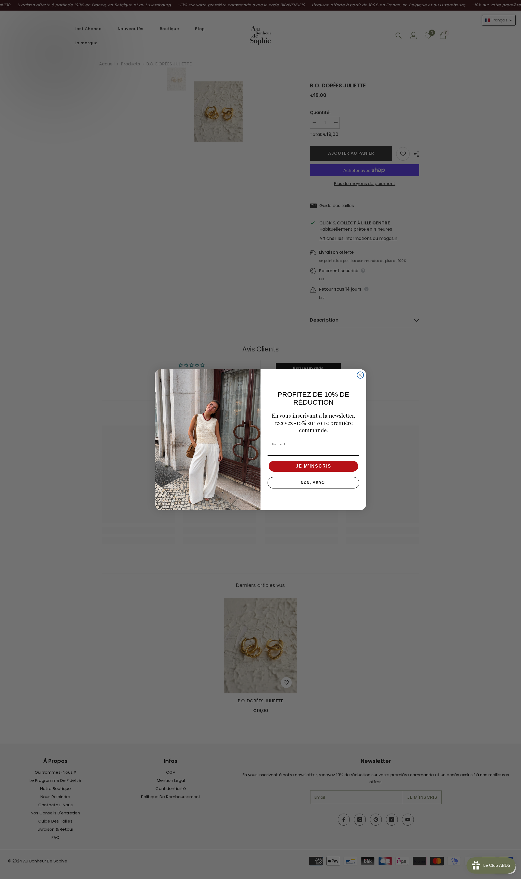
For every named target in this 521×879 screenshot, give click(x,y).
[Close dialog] (360, 375)
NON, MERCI (313, 483)
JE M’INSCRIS (313, 466)
